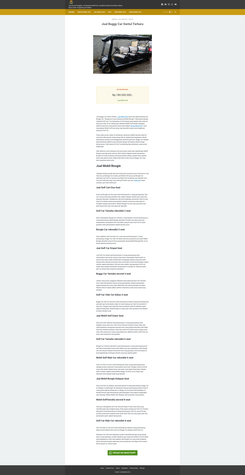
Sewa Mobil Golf (120, 12)
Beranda (72, 12)
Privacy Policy (134, 468)
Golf (109, 12)
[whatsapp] (172, 4)
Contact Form (110, 468)
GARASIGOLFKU (125, 472)
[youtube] (165, 4)
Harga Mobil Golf (135, 12)
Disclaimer (125, 468)
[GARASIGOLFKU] (73, 2)
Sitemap (142, 468)
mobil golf (137, 180)
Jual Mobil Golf (99, 12)
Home (102, 468)
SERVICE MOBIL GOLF (84, 12)
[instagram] (169, 4)
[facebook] (162, 4)
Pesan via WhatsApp (124, 453)
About (118, 468)
